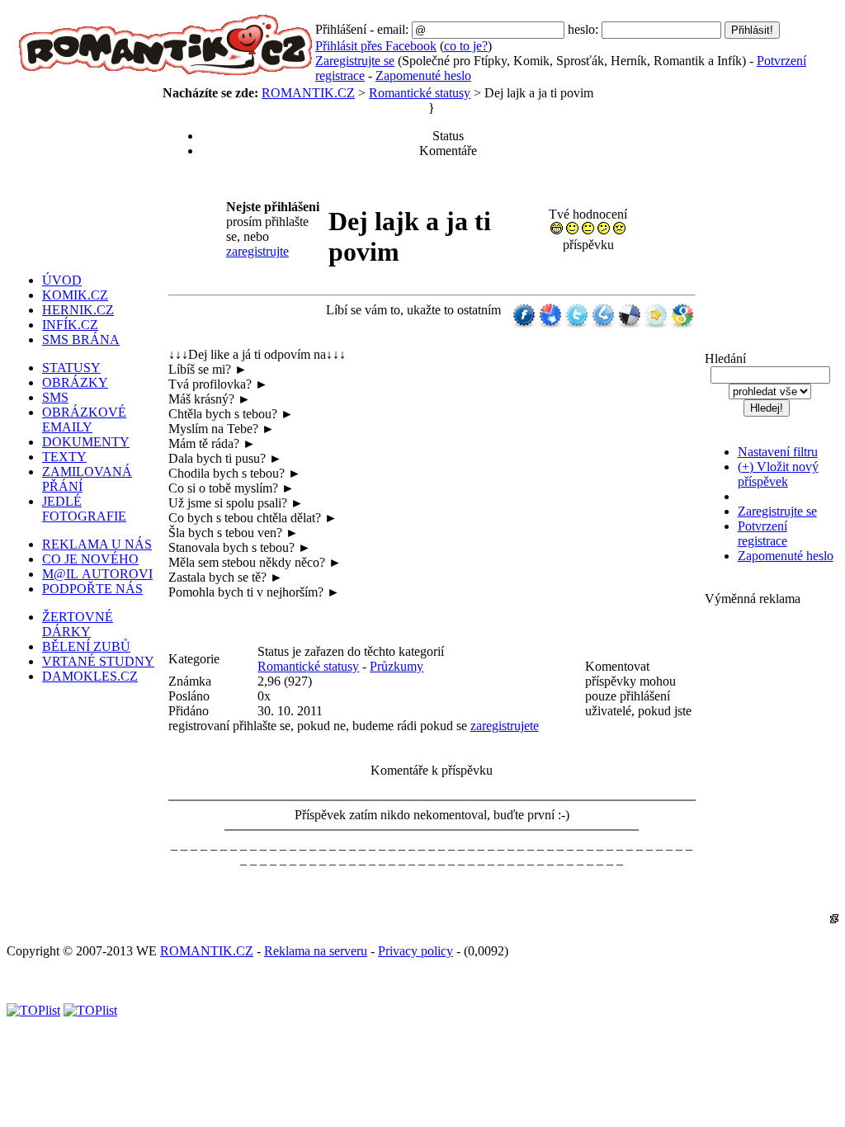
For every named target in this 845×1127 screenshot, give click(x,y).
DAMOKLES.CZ (90, 676)
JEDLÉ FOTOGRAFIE (84, 508)
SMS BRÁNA (81, 339)
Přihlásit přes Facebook (376, 46)
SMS (55, 397)
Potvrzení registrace (762, 533)
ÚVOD (62, 280)
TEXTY (64, 457)
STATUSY (71, 368)
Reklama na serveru (315, 951)
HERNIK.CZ (78, 310)
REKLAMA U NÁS (97, 544)
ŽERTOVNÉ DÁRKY (77, 624)
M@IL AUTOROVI (97, 574)
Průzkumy (396, 666)
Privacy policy (415, 951)
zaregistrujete (504, 726)
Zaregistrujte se (354, 61)
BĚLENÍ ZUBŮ (86, 646)
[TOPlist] (33, 1010)
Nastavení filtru (778, 452)
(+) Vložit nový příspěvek (778, 474)
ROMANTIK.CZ (308, 93)
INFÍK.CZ (70, 325)
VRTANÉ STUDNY (98, 661)
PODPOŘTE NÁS (92, 589)
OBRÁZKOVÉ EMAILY (84, 419)
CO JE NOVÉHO (90, 559)
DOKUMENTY (86, 442)
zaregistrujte (257, 251)
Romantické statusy (419, 93)
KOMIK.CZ (75, 295)
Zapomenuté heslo (423, 75)
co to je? (466, 46)
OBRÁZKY (75, 382)
